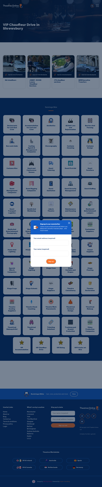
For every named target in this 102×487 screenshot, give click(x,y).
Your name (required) (41, 249)
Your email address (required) (44, 238)
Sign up (51, 261)
